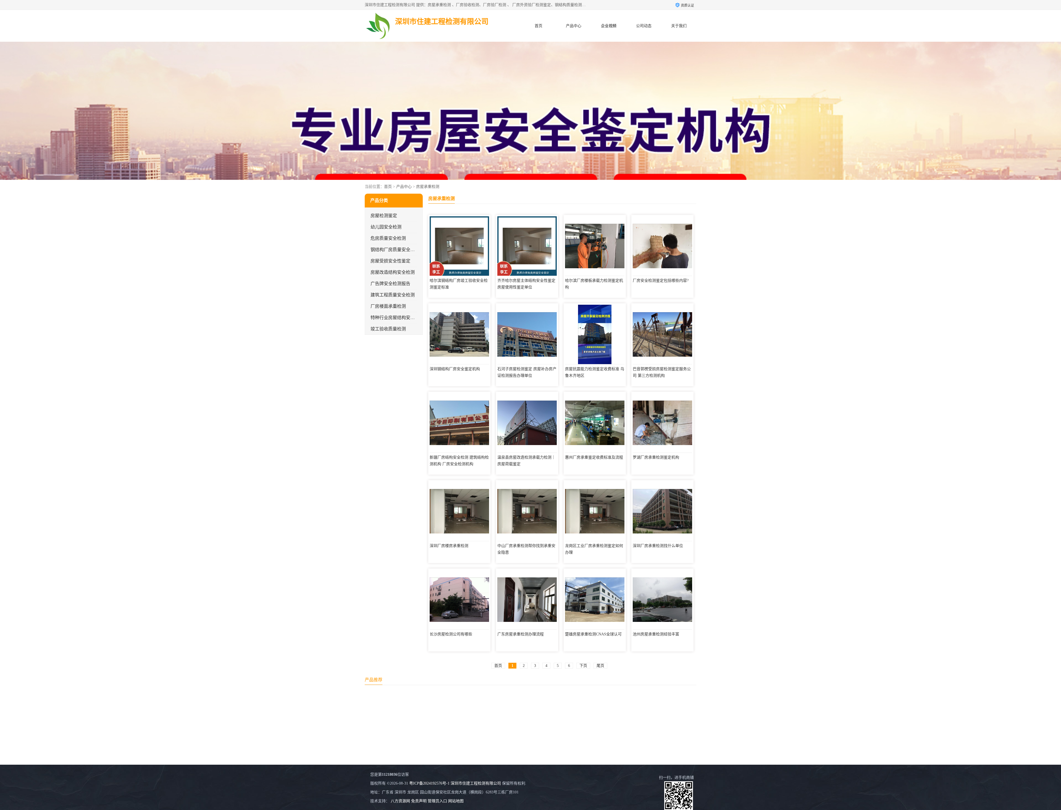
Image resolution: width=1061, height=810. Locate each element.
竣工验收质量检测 (388, 329)
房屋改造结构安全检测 (393, 272)
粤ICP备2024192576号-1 (429, 783)
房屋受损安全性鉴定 (390, 261)
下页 (583, 666)
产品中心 (573, 26)
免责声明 (419, 801)
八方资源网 (400, 801)
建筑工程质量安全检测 (393, 295)
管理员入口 (437, 801)
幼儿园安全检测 (386, 227)
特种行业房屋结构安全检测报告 (401, 317)
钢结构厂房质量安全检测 (395, 249)
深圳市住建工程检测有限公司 (476, 783)
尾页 (600, 666)
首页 (538, 26)
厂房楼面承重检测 (388, 306)
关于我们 (679, 26)
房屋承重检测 (427, 187)
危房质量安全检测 (388, 238)
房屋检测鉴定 (384, 215)
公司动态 (644, 26)
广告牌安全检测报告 (390, 283)
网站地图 (456, 801)
